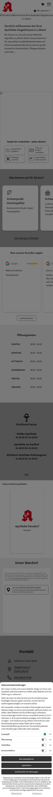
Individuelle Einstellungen (26, 771)
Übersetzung (6, 739)
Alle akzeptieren (26, 759)
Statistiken (5, 745)
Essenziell (5, 734)
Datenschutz (16, 793)
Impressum (37, 793)
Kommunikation (8, 750)
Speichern (26, 765)
